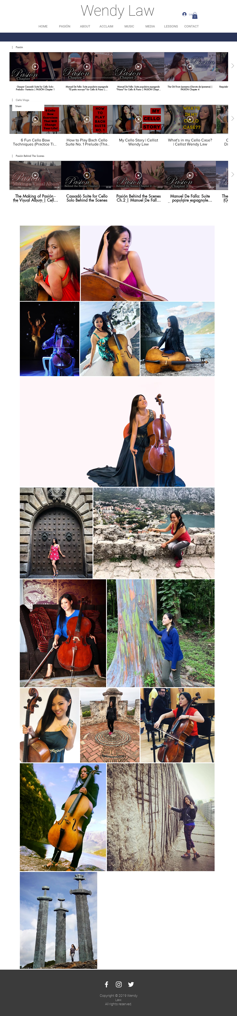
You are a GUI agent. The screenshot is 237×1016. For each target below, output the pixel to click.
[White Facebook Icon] (106, 984)
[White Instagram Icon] (119, 984)
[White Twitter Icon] (131, 984)
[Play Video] (35, 66)
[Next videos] (232, 66)
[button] (195, 15)
